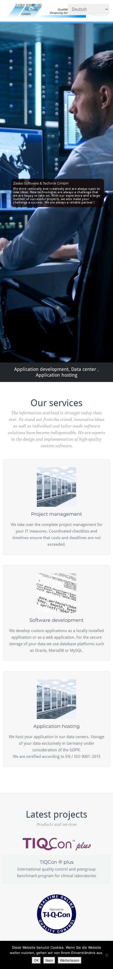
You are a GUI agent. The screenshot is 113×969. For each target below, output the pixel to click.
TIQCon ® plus (57, 862)
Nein (49, 960)
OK (36, 960)
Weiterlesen (69, 960)
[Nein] (106, 955)
